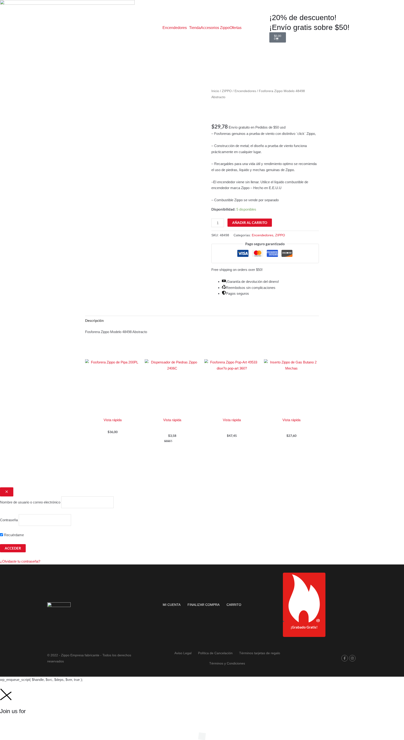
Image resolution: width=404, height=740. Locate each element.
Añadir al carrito (249, 222)
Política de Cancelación (215, 653)
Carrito (234, 605)
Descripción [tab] (94, 320)
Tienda (195, 28)
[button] (175, 28)
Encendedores (174, 28)
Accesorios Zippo (215, 28)
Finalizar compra (204, 605)
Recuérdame (13, 535)
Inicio (215, 91)
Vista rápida (113, 420)
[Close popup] (6, 491)
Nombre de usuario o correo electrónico (30, 502)
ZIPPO (227, 91)
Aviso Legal (182, 653)
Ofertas (236, 28)
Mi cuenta (171, 605)
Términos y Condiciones (227, 663)
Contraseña (9, 520)
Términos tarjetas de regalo (259, 653)
